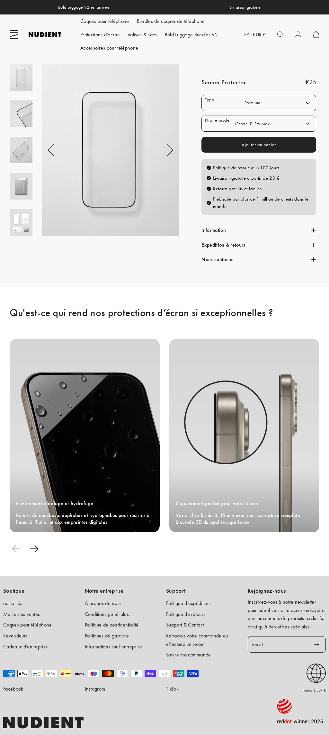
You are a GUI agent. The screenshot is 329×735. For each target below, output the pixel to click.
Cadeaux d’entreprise (25, 646)
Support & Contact (185, 624)
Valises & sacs (142, 34)
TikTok (172, 688)
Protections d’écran (100, 34)
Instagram (95, 688)
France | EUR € (314, 690)
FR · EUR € (255, 34)
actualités (12, 603)
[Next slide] (34, 548)
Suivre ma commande (188, 654)
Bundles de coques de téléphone (171, 21)
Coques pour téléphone (104, 21)
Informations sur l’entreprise (113, 646)
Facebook (13, 688)
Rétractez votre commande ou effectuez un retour (197, 639)
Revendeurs (15, 635)
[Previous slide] (16, 548)
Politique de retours (185, 614)
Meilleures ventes (21, 614)
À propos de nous (103, 603)
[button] (14, 34)
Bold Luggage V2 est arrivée (84, 7)
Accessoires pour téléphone (109, 47)
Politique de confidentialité (112, 624)
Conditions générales (107, 614)
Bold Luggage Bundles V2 (191, 34)
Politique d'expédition (188, 603)
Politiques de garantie (107, 635)
